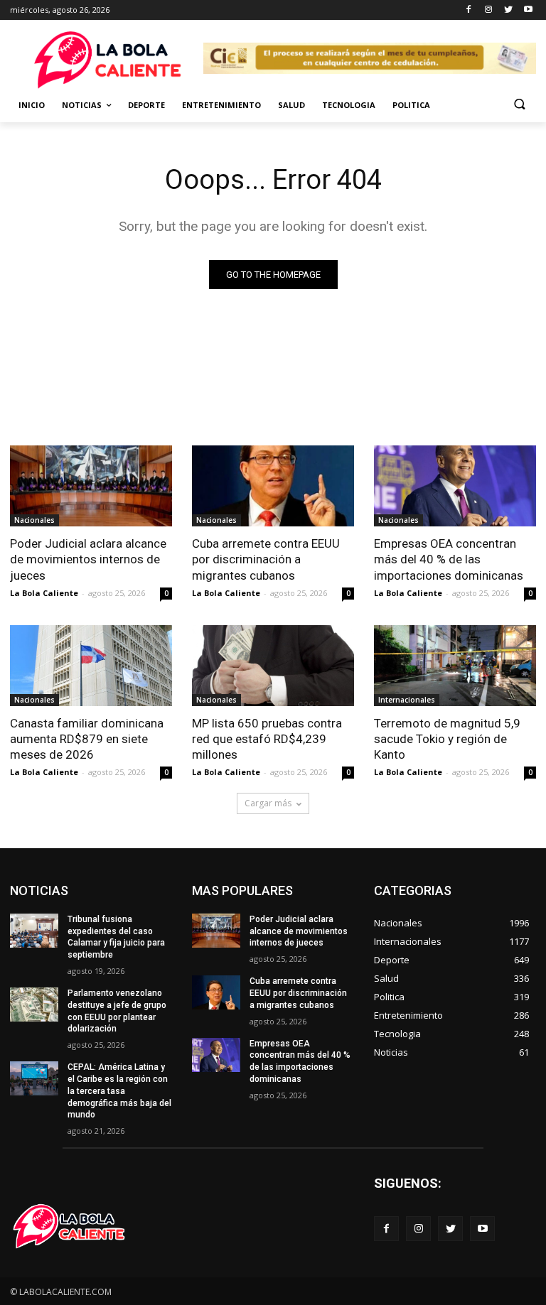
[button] (519, 105)
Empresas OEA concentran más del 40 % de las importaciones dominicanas (448, 559)
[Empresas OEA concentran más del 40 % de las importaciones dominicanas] (455, 485)
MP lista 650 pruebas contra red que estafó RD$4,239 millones (267, 739)
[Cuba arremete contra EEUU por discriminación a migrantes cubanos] (273, 485)
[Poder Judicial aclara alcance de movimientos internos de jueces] (91, 485)
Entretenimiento (221, 104)
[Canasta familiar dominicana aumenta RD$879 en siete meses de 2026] (91, 665)
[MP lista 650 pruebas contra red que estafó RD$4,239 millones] (273, 665)
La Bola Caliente (44, 592)
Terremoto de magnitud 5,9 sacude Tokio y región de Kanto (447, 739)
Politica (411, 104)
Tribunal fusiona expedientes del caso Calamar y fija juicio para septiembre (116, 937)
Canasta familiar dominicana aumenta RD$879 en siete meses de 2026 (87, 739)
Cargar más (268, 803)
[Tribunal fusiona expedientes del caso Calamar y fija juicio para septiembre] (34, 931)
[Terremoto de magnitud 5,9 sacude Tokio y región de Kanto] (455, 665)
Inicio (31, 104)
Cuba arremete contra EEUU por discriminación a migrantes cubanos (266, 559)
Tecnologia (348, 104)
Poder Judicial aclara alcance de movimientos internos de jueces (88, 559)
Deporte (146, 104)
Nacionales (34, 520)
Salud (291, 104)
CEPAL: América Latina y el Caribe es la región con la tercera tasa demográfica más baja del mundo (119, 1091)
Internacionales (406, 700)
